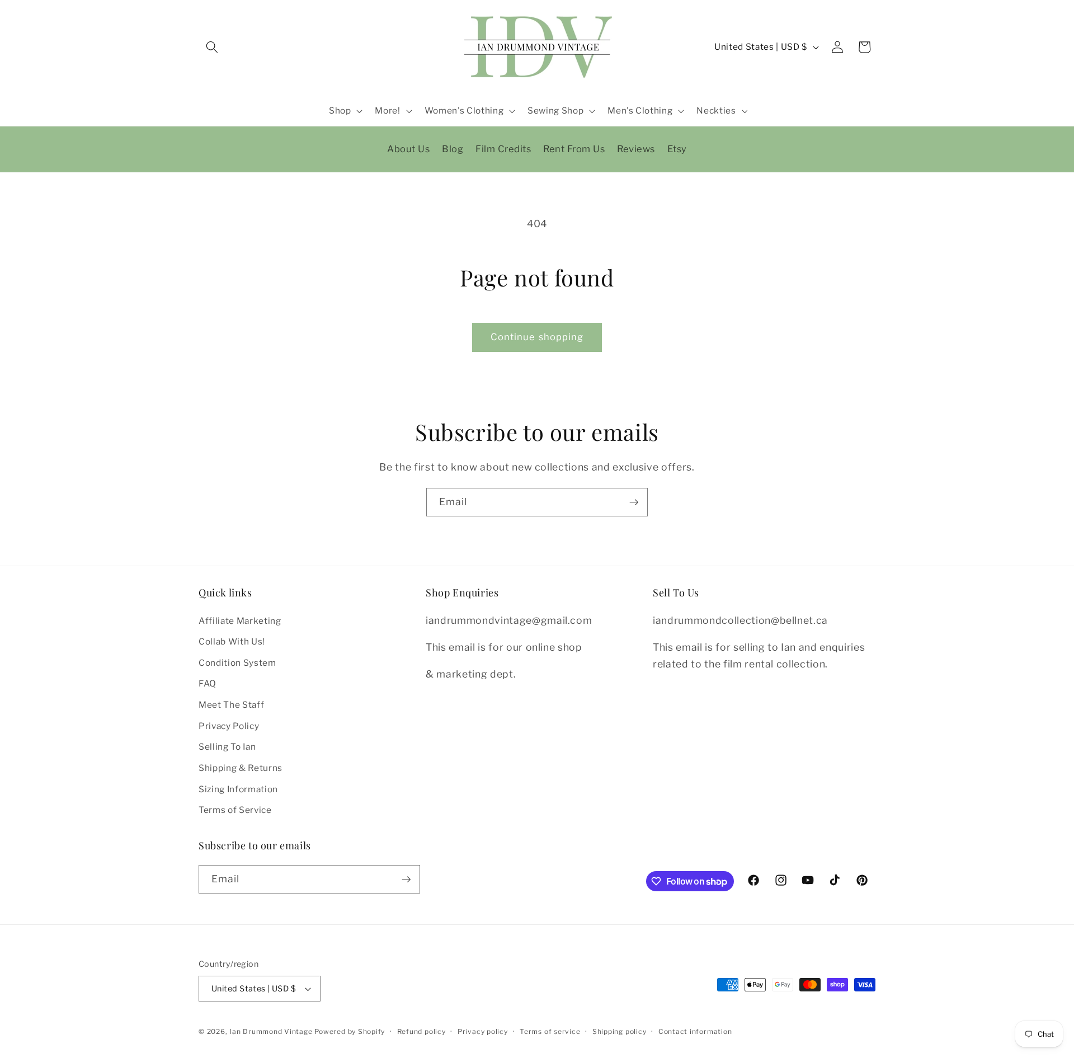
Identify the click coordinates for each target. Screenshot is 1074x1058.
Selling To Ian (227, 747)
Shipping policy (619, 1031)
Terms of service (550, 1031)
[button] (212, 47)
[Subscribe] (633, 502)
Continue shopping (537, 336)
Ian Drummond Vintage (270, 1031)
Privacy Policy (229, 726)
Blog (452, 148)
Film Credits (503, 148)
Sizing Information (238, 789)
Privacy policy (483, 1031)
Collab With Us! (232, 641)
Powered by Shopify (349, 1031)
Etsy (677, 148)
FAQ (207, 684)
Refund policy (421, 1031)
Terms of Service (235, 810)
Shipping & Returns (240, 768)
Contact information (695, 1031)
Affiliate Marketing (240, 620)
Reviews (636, 148)
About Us (408, 148)
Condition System (237, 662)
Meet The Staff (231, 704)
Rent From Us (574, 148)
